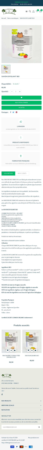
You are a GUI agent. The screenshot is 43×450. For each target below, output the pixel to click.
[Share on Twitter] (13, 112)
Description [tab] (8, 173)
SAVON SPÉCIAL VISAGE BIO (32, 355)
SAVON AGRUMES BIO (11, 355)
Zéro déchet (14, 4)
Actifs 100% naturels (26, 4)
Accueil (4, 18)
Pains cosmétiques (12, 18)
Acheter (21, 107)
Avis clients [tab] (22, 173)
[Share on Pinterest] (16, 112)
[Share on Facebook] (10, 112)
